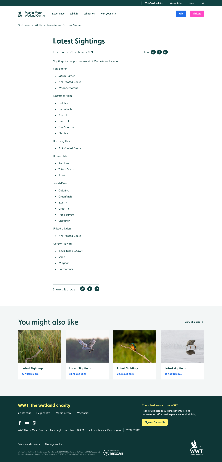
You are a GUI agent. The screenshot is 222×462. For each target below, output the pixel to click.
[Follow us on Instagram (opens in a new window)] (34, 423)
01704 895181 (133, 430)
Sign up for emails (155, 422)
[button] (153, 52)
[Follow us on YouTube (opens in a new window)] (27, 423)
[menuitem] (181, 14)
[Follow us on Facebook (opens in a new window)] (20, 423)
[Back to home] (196, 447)
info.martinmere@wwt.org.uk (105, 430)
